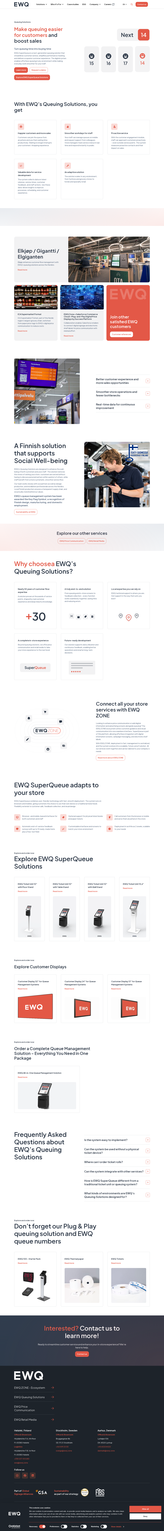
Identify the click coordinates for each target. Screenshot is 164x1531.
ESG (84, 4)
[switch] (64, 1526)
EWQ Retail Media (96, 541)
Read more (22, 891)
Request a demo (39, 70)
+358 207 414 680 (21, 1459)
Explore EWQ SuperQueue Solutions (32, 77)
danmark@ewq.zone (106, 1450)
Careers (109, 4)
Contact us (141, 4)
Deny (145, 1516)
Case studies (73, 4)
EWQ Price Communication (72, 541)
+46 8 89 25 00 (62, 1446)
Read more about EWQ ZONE (110, 757)
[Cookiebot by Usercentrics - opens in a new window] (14, 1526)
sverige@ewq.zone (64, 1450)
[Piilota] (46, 4)
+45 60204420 (104, 1446)
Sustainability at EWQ (25, 512)
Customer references (121, 334)
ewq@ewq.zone (21, 1463)
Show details (116, 1527)
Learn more (21, 70)
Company (94, 4)
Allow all (145, 1509)
